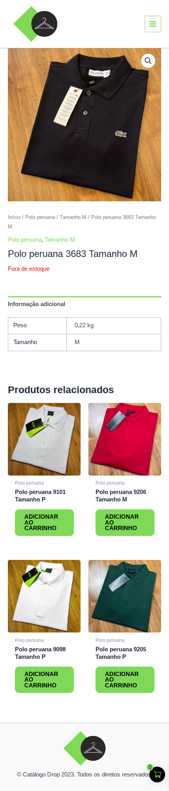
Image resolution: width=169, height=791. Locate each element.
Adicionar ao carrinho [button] (41, 522)
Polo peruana (40, 217)
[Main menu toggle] (153, 24)
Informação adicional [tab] (36, 304)
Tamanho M (73, 217)
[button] (148, 61)
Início (14, 217)
